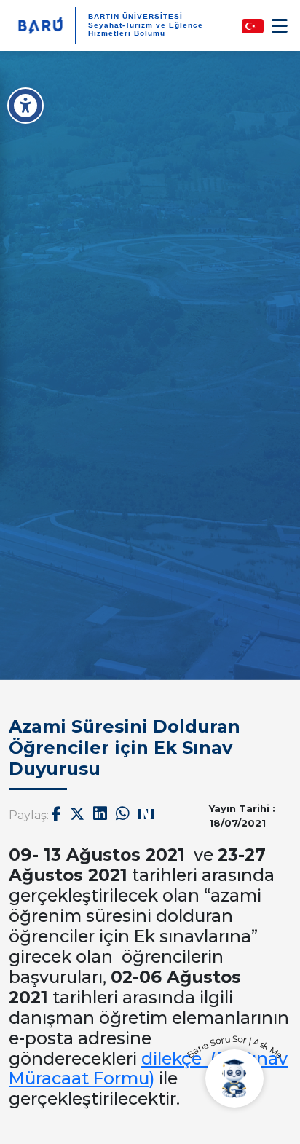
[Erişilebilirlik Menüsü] (25, 105)
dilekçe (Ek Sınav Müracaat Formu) (148, 1068)
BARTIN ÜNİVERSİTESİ (135, 16)
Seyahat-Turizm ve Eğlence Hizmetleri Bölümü (145, 29)
